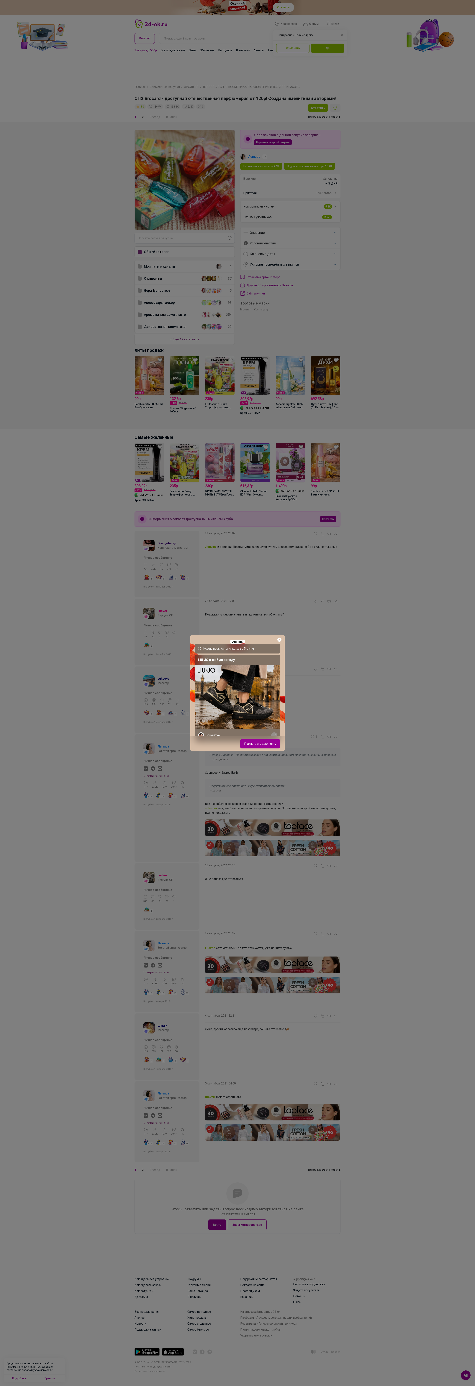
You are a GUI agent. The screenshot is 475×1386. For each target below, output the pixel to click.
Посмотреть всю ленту (260, 743)
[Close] (279, 640)
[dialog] (237, 693)
